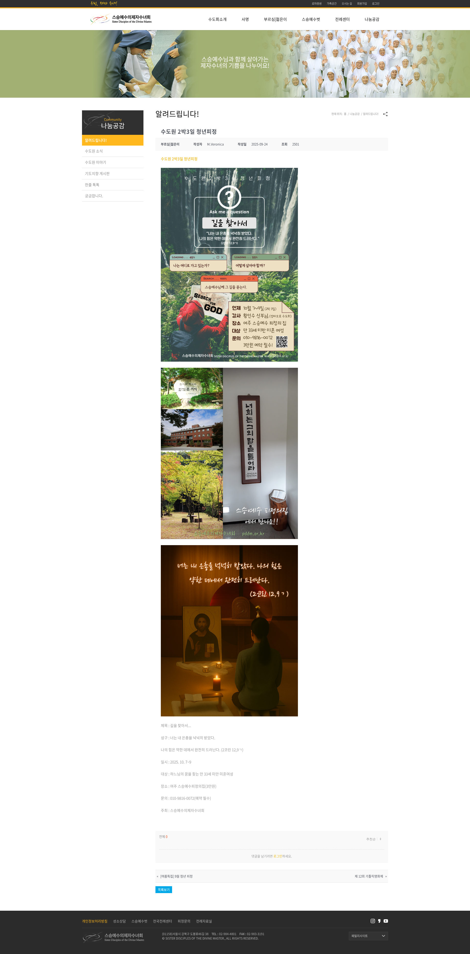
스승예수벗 (139, 921)
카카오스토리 (379, 921)
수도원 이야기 (95, 162)
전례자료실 (204, 921)
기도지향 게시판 (97, 173)
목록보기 (164, 889)
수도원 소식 (94, 151)
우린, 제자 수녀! (104, 3)
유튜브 (386, 921)
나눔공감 (113, 125)
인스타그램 (373, 921)
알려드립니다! (96, 140)
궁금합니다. (94, 195)
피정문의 (184, 921)
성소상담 (119, 921)
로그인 (277, 856)
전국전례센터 (162, 921)
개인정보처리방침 (94, 921)
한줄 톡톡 (92, 184)
